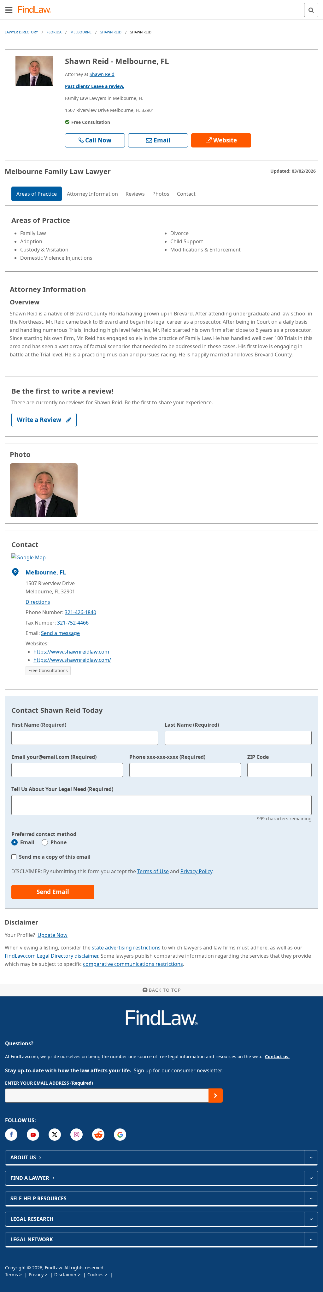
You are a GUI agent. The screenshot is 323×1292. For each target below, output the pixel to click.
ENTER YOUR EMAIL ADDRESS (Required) (49, 1083)
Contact (186, 193)
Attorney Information (92, 193)
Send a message (60, 633)
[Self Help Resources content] (311, 1198)
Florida (54, 32)
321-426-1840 (80, 612)
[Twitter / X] (55, 1134)
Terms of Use (153, 871)
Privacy (37, 1275)
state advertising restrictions (126, 947)
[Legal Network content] (311, 1239)
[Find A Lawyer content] (311, 1178)
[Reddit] (98, 1134)
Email (27, 842)
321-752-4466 (73, 622)
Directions (38, 601)
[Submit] (215, 1095)
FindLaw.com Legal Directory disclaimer (51, 955)
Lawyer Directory (21, 32)
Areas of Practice (36, 193)
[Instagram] (76, 1134)
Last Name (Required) (192, 724)
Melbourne (80, 32)
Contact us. (277, 1056)
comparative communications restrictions (133, 963)
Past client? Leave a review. (94, 86)
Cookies (96, 1275)
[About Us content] (311, 1157)
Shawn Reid (110, 32)
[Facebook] (11, 1134)
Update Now (53, 935)
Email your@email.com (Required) (54, 756)
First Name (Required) (38, 724)
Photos (160, 193)
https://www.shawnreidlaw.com (71, 651)
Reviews (135, 193)
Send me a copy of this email (55, 856)
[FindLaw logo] (36, 10)
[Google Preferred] (120, 1134)
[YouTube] (33, 1134)
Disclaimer (66, 1275)
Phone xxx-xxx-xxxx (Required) (167, 756)
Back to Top (165, 990)
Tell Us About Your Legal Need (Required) (62, 789)
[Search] (311, 10)
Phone (58, 842)
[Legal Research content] (311, 1219)
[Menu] (9, 9)
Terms (12, 1275)
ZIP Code (258, 756)
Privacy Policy (196, 871)
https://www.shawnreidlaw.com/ (72, 659)
